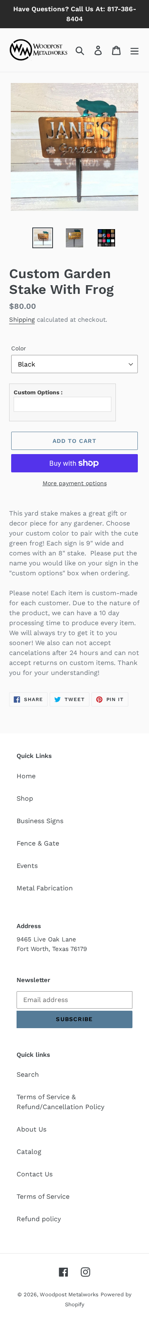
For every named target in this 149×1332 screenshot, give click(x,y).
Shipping (22, 319)
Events (27, 866)
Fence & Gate (38, 843)
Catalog (29, 1152)
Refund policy (39, 1219)
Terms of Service (43, 1196)
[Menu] (134, 50)
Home (26, 776)
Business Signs (40, 821)
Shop (25, 798)
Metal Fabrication (45, 888)
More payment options (75, 483)
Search (28, 1074)
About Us (31, 1129)
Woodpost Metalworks (69, 1294)
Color (18, 348)
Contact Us (35, 1174)
